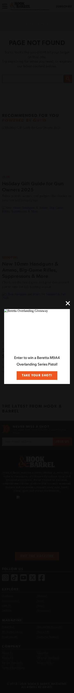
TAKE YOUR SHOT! (37, 375)
